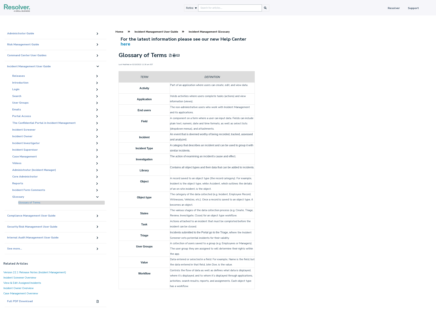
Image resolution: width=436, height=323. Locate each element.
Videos (16, 163)
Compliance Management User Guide (31, 216)
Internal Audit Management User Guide (33, 237)
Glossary (18, 197)
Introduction (20, 83)
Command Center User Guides (26, 55)
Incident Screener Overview (19, 278)
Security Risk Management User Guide (32, 227)
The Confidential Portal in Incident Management (44, 123)
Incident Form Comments (28, 190)
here (125, 44)
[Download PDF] (170, 55)
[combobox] (230, 8)
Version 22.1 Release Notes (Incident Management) (34, 272)
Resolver (394, 8)
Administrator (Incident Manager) (34, 170)
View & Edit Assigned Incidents (22, 283)
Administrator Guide (20, 33)
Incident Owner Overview (18, 288)
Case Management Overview (20, 293)
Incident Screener (23, 130)
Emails (16, 109)
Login (15, 89)
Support (413, 8)
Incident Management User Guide (29, 66)
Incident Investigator (26, 143)
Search (16, 96)
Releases (18, 76)
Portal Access (21, 116)
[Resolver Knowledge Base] (17, 4)
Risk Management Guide (23, 44)
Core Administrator (25, 176)
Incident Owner (22, 136)
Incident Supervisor (25, 150)
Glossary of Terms (29, 202)
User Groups (20, 103)
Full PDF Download (20, 301)
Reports (17, 183)
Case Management (24, 156)
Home (119, 32)
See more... (14, 248)
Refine (190, 8)
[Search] (265, 8)
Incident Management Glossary (209, 32)
